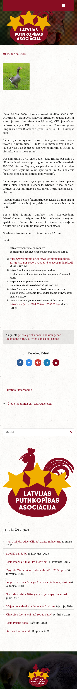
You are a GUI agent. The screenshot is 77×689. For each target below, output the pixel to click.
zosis (48, 338)
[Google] (38, 362)
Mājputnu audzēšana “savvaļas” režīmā (30, 606)
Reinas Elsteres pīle (19, 389)
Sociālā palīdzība (16, 553)
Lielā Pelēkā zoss (17, 622)
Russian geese (52, 335)
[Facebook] (20, 362)
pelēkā (22, 335)
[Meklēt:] (38, 432)
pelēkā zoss (34, 335)
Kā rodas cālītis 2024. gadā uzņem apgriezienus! (36, 594)
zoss (56, 338)
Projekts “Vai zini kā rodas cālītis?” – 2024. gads (36, 570)
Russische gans (16, 338)
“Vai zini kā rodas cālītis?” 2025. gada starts (33, 541)
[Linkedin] (47, 362)
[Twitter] (29, 362)
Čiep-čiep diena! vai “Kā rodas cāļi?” (31, 403)
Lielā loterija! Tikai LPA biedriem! (27, 561)
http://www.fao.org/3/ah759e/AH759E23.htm (35, 304)
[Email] (55, 362)
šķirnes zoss (35, 338)
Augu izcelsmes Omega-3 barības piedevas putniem (38, 582)
